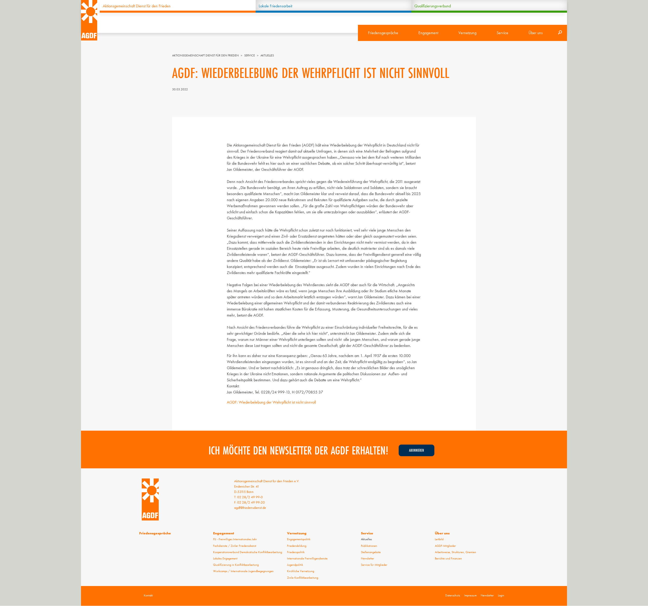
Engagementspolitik (298, 539)
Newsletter (367, 558)
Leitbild (439, 539)
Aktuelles (267, 55)
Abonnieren (416, 450)
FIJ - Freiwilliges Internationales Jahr (235, 539)
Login (501, 595)
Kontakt (148, 595)
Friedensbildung (296, 546)
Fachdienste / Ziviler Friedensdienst (234, 546)
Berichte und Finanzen (448, 558)
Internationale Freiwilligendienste (307, 558)
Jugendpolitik (295, 565)
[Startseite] (89, 20)
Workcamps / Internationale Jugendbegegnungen (243, 571)
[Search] (560, 33)
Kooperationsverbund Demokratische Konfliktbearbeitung (247, 552)
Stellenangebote (371, 552)
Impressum (470, 595)
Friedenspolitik (296, 552)
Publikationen (369, 546)
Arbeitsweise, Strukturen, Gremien (455, 552)
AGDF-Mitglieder (445, 546)
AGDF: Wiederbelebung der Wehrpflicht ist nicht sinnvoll (271, 402)
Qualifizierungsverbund (432, 6)
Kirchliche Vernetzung (300, 571)
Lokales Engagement (225, 558)
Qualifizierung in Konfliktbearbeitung (236, 565)
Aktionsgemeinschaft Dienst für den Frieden (137, 6)
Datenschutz (452, 595)
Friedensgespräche (383, 32)
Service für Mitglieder (374, 565)
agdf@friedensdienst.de (250, 507)
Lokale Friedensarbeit (275, 6)
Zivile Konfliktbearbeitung (302, 578)
